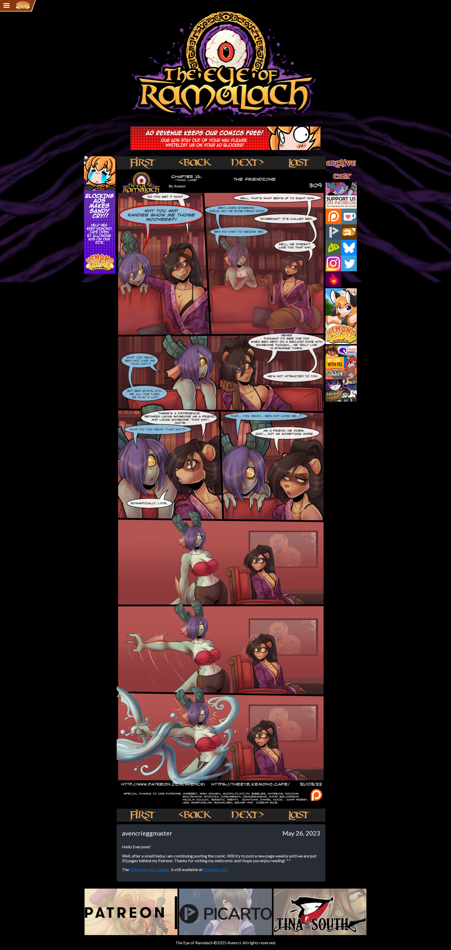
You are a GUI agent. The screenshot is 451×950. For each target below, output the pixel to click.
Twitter (349, 263)
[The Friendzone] (221, 805)
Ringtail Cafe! (215, 869)
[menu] (6, 5)
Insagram (333, 263)
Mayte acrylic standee (149, 869)
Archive (332, 158)
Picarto (333, 232)
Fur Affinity (349, 232)
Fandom (333, 279)
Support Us (335, 184)
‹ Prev (194, 163)
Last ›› (299, 163)
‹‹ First (142, 163)
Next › (247, 163)
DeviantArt (333, 248)
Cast (329, 171)
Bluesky (349, 248)
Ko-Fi (349, 216)
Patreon (333, 216)
